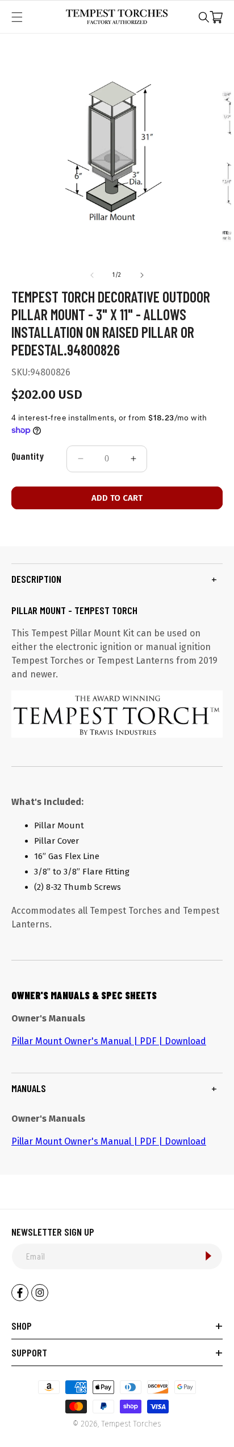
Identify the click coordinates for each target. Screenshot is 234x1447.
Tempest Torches (131, 1424)
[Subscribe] (208, 1256)
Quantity (27, 455)
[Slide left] (92, 275)
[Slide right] (141, 275)
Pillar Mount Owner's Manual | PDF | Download (108, 1041)
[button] (204, 17)
